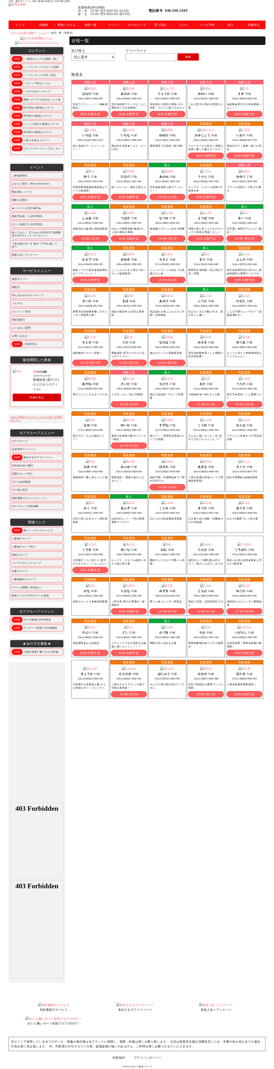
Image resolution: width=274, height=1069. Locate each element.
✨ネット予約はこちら (32, 83)
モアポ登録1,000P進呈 (32, 619)
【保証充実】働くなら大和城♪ (37, 651)
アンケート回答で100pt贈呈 (35, 627)
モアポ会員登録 (21, 481)
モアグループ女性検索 (25, 506)
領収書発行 (18, 319)
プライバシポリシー (148, 1057)
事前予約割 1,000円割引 (27, 216)
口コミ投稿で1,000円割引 (27, 224)
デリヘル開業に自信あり (26, 587)
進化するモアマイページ (33, 457)
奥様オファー (20, 279)
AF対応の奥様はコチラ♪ (33, 132)
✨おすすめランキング (32, 91)
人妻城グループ (21, 538)
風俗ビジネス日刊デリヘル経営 (30, 595)
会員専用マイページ (24, 449)
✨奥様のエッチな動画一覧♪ (35, 58)
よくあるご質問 (21, 327)
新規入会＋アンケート (25, 254)
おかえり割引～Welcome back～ (32, 183)
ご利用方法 (25, 344)
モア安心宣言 (20, 489)
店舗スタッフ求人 (22, 473)
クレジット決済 (21, 311)
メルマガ (17, 303)
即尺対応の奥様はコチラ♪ (34, 107)
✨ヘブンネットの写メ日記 (35, 75)
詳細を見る (37, 397)
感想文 (16, 287)
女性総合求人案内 (22, 465)
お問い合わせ (20, 335)
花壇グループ (20, 554)
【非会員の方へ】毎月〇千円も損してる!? (34, 245)
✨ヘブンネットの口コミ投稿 (36, 67)
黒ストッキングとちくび (33, 530)
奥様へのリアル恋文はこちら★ (37, 99)
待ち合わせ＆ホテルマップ (28, 295)
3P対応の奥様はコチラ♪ (33, 115)
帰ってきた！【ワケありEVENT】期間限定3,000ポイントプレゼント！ (36, 234)
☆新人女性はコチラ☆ (32, 140)
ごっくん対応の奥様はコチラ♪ (37, 123)
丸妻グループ (20, 571)
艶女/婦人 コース (22, 191)
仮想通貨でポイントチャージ (29, 498)
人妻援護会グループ (24, 579)
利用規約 (119, 1057)
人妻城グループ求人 (24, 546)
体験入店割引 (20, 200)
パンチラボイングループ (26, 562)
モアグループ (20, 441)
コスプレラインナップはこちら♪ (37, 150)
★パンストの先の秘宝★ (26, 208)
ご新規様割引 (20, 175)
